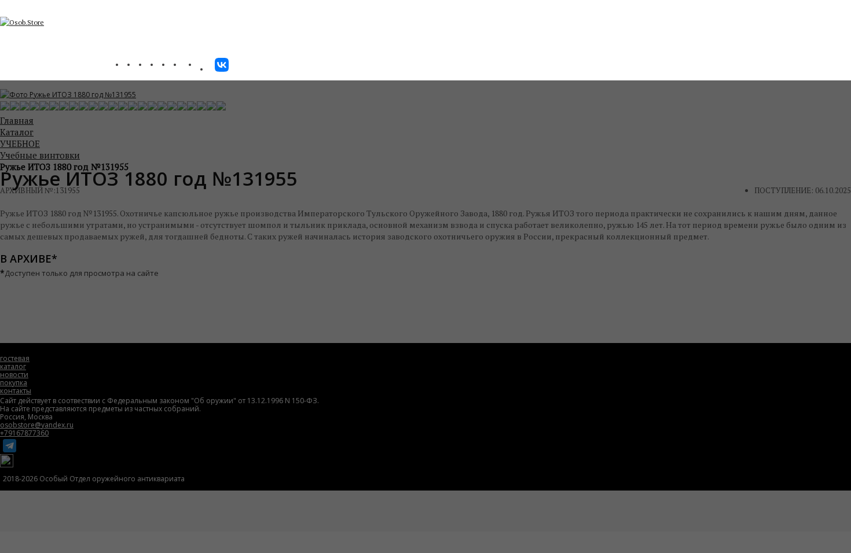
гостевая (15, 358)
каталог (13, 366)
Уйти (399, 523)
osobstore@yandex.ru (37, 425)
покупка (13, 383)
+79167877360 (24, 433)
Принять (443, 523)
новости (14, 374)
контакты (15, 391)
